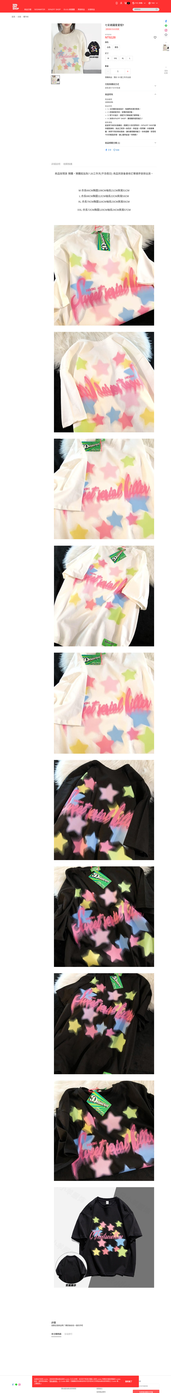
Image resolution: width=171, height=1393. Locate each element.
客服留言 (100, 1389)
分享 (109, 150)
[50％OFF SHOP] (16, 7)
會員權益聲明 (101, 1392)
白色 (108, 47)
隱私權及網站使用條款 (68, 1389)
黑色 (116, 47)
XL (123, 58)
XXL (115, 58)
